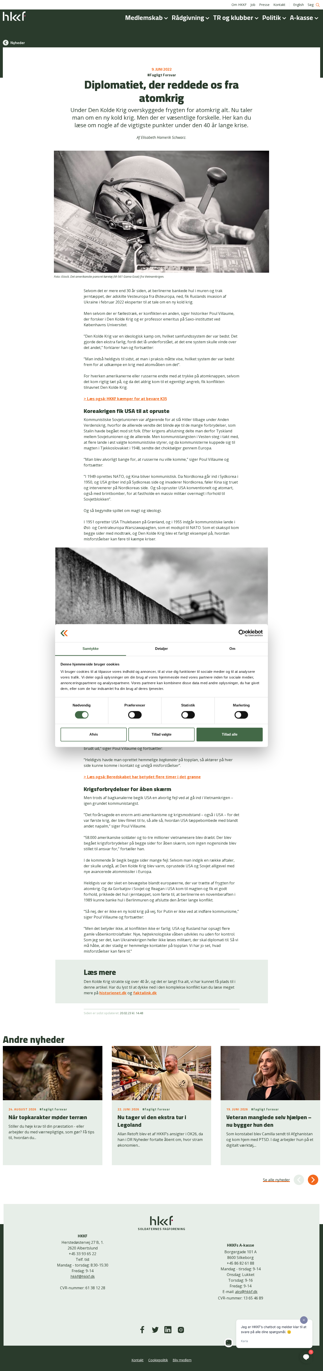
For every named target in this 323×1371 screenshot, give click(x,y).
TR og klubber (234, 17)
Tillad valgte (161, 735)
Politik (272, 17)
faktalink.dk (145, 992)
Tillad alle (229, 735)
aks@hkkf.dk (246, 1291)
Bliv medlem (182, 1360)
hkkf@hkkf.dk (82, 1276)
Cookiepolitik (158, 1360)
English (298, 4)
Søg (311, 4)
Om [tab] (232, 649)
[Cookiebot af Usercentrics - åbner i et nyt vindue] (242, 633)
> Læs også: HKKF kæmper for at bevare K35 (125, 398)
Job (252, 4)
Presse (264, 4)
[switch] (135, 715)
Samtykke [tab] (91, 649)
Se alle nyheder (276, 1179)
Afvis (93, 735)
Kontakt (279, 4)
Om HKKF (239, 4)
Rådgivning (188, 17)
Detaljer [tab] (161, 649)
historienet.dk (113, 992)
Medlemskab (144, 17)
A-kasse (302, 17)
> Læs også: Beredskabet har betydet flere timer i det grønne (142, 776)
